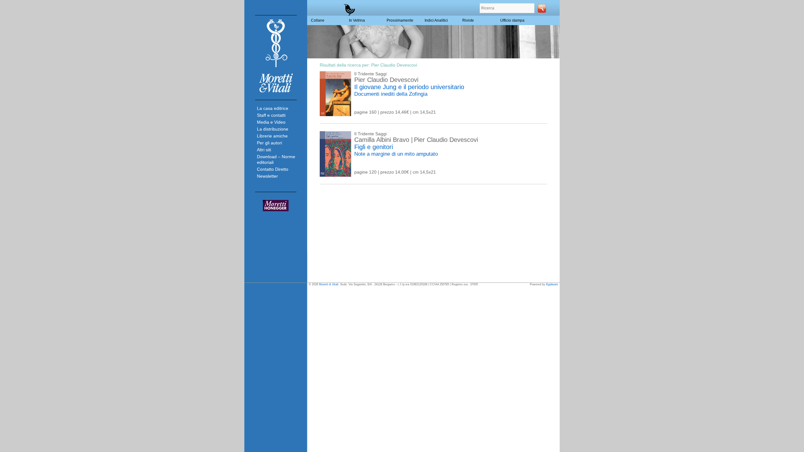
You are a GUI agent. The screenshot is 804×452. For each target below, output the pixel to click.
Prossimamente (400, 20)
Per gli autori (269, 142)
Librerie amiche (272, 135)
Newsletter (267, 176)
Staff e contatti (271, 115)
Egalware (552, 284)
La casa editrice (272, 108)
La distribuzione (272, 129)
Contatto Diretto (272, 169)
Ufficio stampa (512, 20)
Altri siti (264, 149)
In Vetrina (357, 20)
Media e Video (271, 122)
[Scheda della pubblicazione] (335, 114)
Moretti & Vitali (328, 284)
